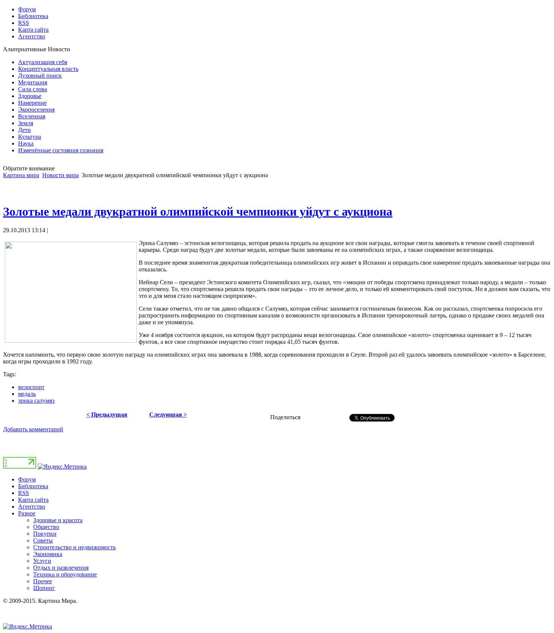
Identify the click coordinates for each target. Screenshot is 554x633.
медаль (27, 394)
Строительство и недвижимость (74, 547)
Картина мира (21, 175)
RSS (23, 493)
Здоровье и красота (58, 520)
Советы (43, 540)
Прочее (42, 581)
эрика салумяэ (36, 400)
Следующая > (168, 414)
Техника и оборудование (65, 574)
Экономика (47, 554)
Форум (27, 479)
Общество (46, 527)
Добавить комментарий (33, 429)
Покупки (45, 533)
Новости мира (60, 175)
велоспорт (31, 387)
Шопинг (44, 588)
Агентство (31, 506)
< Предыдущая (106, 414)
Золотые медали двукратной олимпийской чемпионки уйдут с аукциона (197, 211)
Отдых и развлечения (61, 567)
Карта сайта (33, 500)
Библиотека (33, 486)
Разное (26, 513)
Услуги (42, 561)
